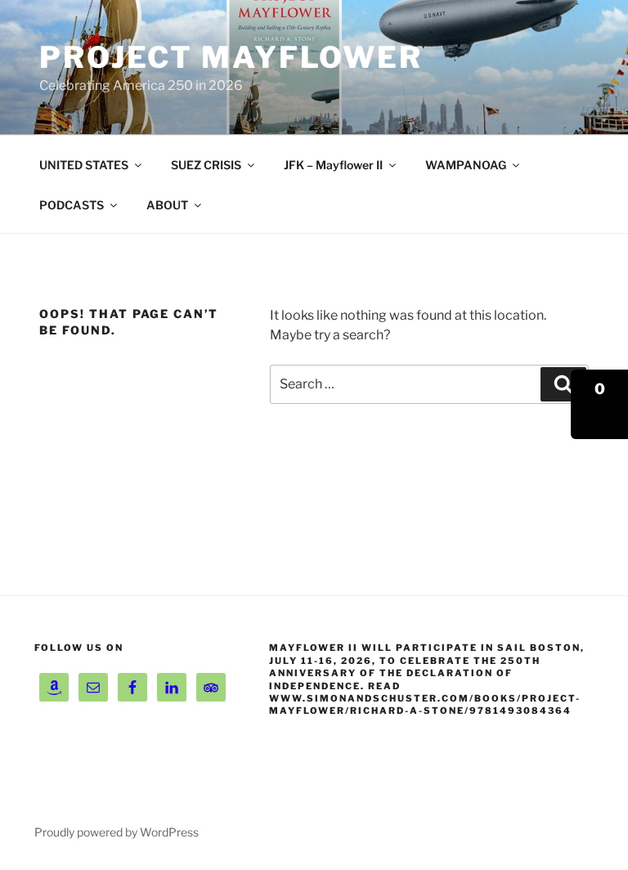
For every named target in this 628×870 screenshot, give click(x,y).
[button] (599, 404)
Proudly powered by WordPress (116, 832)
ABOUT (167, 205)
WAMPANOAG (465, 165)
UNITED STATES (83, 165)
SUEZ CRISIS (206, 165)
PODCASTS (71, 205)
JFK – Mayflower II (333, 165)
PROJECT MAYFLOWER (231, 57)
